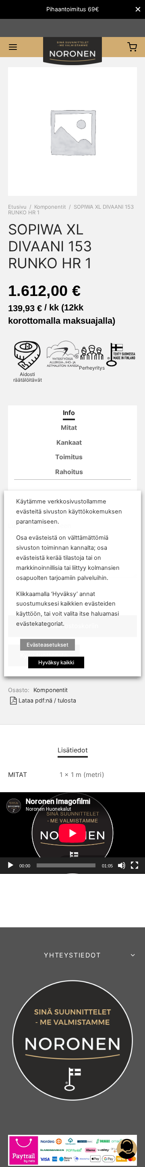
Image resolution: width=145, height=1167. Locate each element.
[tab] (69, 412)
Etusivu (17, 206)
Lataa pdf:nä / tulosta (47, 700)
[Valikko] (13, 47)
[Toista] (10, 865)
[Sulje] (138, 9)
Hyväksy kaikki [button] (56, 662)
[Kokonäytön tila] (134, 865)
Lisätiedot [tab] (73, 750)
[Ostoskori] (132, 47)
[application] (72, 833)
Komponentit (50, 206)
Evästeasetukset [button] (47, 644)
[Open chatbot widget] (127, 1149)
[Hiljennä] (122, 865)
